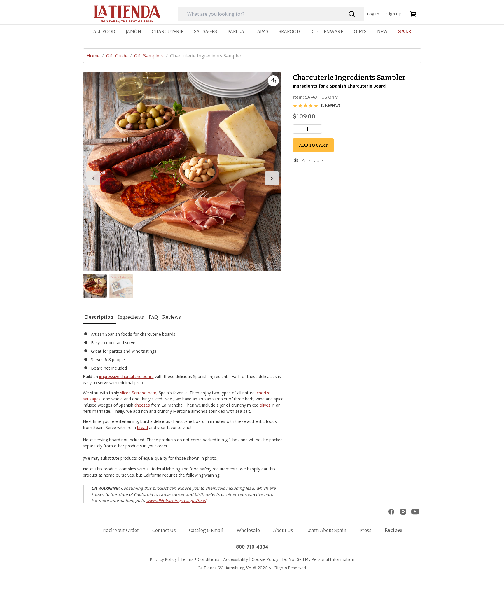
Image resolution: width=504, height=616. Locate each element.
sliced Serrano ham (138, 393)
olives (265, 405)
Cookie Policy (265, 559)
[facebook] (391, 511)
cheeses (142, 405)
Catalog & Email (206, 530)
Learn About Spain (326, 530)
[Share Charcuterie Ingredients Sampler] (273, 80)
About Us (283, 530)
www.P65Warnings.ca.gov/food (176, 500)
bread (142, 427)
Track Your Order (120, 530)
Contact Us (164, 530)
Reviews (171, 317)
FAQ (153, 317)
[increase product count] (318, 129)
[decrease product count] (296, 129)
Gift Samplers (151, 55)
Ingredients (131, 317)
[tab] (99, 318)
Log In (373, 14)
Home (95, 55)
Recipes (393, 530)
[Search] (352, 14)
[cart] (413, 14)
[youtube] (415, 511)
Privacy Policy (163, 559)
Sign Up (394, 14)
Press (366, 530)
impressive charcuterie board (126, 376)
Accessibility (235, 559)
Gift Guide (119, 55)
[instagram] (403, 511)
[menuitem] (104, 31)
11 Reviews (331, 105)
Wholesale (248, 530)
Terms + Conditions (200, 559)
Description (99, 317)
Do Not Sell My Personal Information (318, 559)
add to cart (313, 145)
